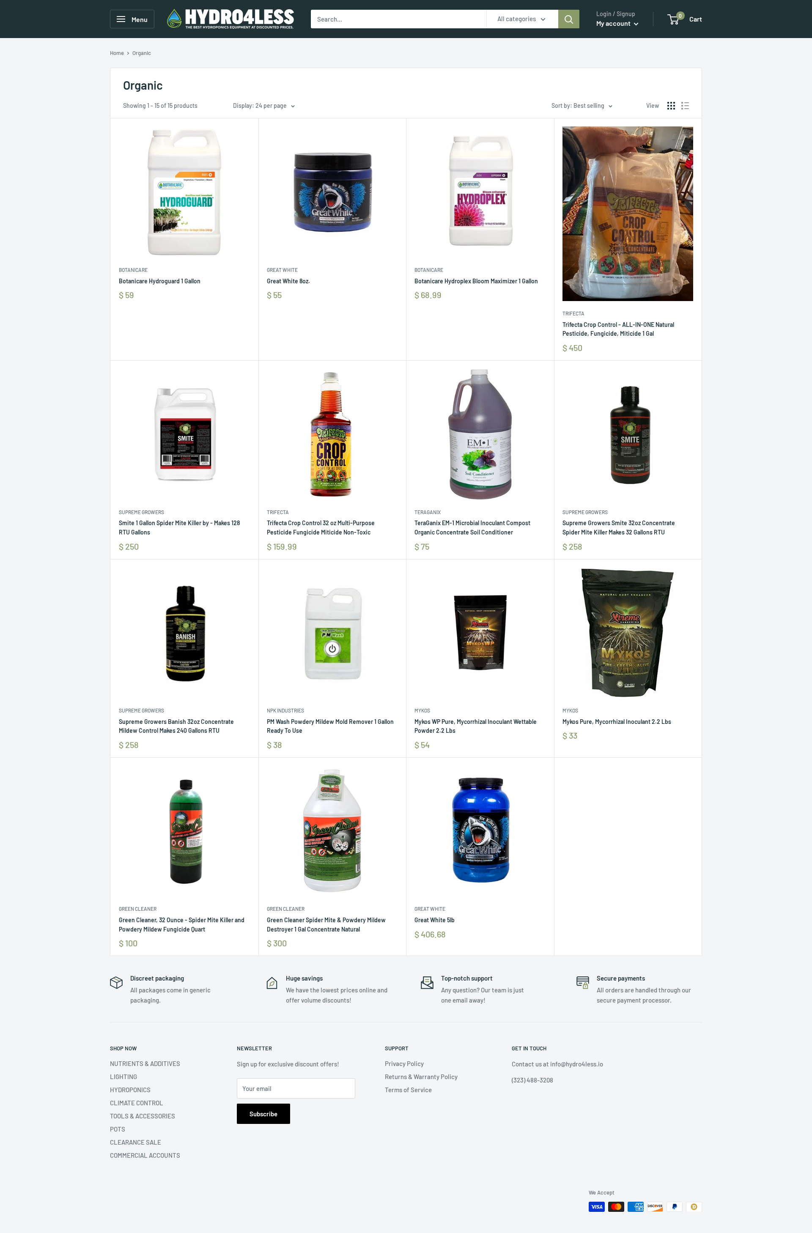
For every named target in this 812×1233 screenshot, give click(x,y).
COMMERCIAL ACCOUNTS (145, 1155)
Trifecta (573, 313)
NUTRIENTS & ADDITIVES (145, 1063)
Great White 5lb (434, 919)
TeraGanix (427, 512)
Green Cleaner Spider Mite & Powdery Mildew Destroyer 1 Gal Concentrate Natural (326, 924)
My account (614, 23)
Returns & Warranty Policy (421, 1076)
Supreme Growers (141, 512)
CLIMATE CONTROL (136, 1103)
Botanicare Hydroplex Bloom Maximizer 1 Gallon (476, 281)
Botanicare (133, 270)
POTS (117, 1129)
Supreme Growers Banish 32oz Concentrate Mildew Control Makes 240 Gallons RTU (176, 726)
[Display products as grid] (671, 106)
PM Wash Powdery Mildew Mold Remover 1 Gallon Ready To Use (330, 726)
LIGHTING (123, 1076)
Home (117, 52)
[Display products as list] (685, 106)
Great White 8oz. (288, 281)
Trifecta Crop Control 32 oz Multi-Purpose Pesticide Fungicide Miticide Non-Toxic (321, 527)
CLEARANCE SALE (135, 1142)
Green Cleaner (137, 909)
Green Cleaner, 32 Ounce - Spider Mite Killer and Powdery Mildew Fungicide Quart (181, 924)
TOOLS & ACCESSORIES (142, 1116)
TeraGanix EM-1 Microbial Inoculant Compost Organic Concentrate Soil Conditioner (472, 527)
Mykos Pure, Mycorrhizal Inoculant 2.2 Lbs (616, 721)
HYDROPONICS (130, 1089)
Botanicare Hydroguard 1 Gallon (159, 281)
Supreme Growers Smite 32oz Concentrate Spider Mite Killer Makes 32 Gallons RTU (618, 527)
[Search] (568, 19)
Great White (282, 270)
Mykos (422, 710)
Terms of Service (408, 1089)
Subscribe (263, 1114)
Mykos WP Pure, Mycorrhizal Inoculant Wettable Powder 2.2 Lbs (475, 726)
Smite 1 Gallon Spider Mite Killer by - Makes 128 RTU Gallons (179, 527)
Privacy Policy (404, 1063)
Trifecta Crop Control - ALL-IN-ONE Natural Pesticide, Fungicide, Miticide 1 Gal (618, 329)
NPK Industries (285, 710)
